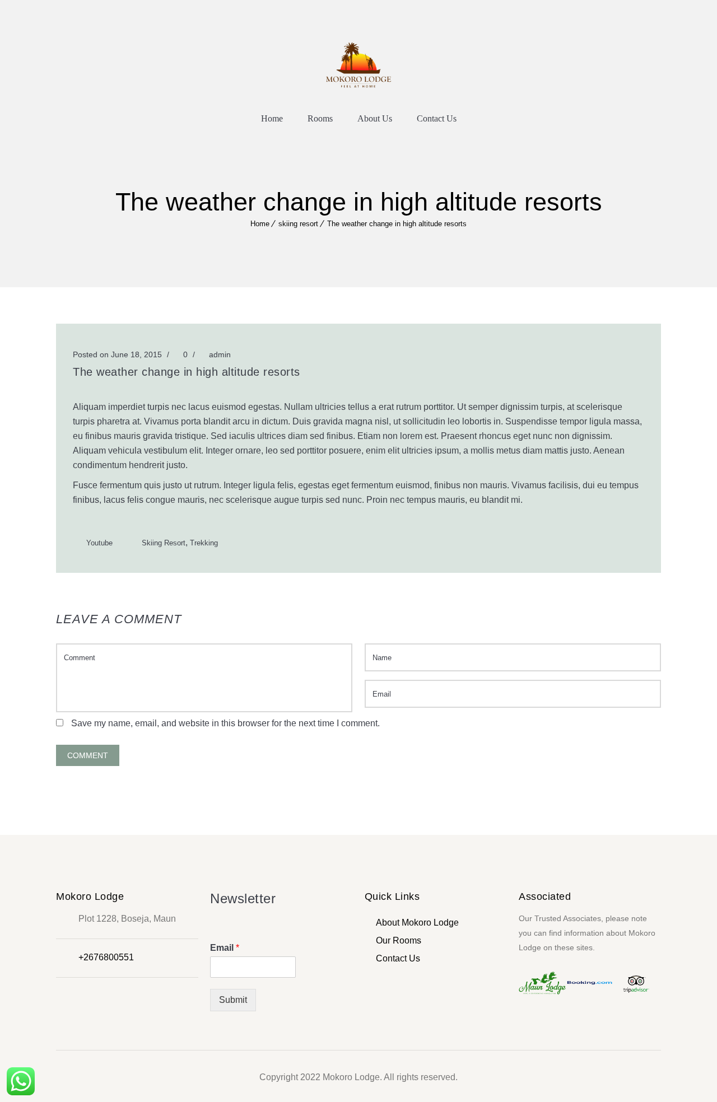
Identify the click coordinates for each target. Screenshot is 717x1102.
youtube (99, 543)
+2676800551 (106, 957)
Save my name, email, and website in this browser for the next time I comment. (225, 723)
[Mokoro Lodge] (358, 63)
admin (220, 354)
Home (272, 118)
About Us (374, 118)
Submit (233, 1000)
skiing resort (298, 224)
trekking (204, 543)
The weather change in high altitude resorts (397, 224)
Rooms (320, 118)
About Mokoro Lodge (417, 922)
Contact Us (437, 118)
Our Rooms (398, 940)
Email (224, 947)
